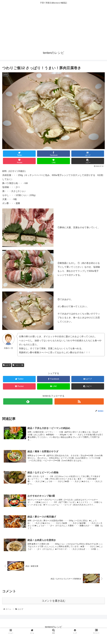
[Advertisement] (53, 26)
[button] (98, 383)
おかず (7, 365)
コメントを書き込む (53, 600)
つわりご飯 (19, 365)
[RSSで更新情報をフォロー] (79, 401)
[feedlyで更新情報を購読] (27, 401)
